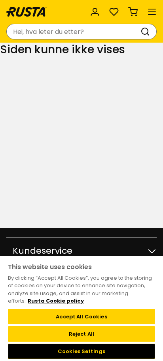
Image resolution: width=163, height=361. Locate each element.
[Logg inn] (94, 11)
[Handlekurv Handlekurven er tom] (132, 11)
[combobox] (73, 31)
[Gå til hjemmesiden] (26, 12)
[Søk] (146, 31)
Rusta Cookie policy (56, 301)
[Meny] (151, 11)
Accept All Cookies (81, 316)
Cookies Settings (81, 351)
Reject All (81, 334)
